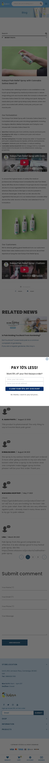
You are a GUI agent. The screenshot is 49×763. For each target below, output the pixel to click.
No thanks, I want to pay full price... (24, 395)
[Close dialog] (47, 359)
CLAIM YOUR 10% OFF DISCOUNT (24, 389)
